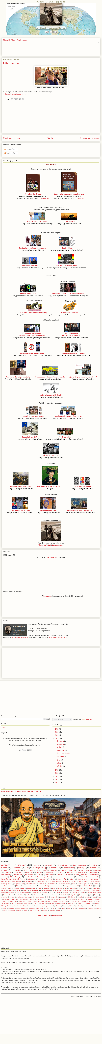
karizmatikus (97, 906)
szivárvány (66, 890)
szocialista (76, 890)
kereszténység (60, 879)
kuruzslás (4, 897)
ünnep (45, 892)
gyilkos (88, 888)
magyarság (40, 908)
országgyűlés (46, 890)
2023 (57, 738)
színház (32, 910)
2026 (57, 729)
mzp (78, 877)
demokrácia (16, 868)
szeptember (61, 750)
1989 (74, 899)
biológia (18, 877)
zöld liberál (28, 881)
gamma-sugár (40, 906)
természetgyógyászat (10, 899)
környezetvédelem (38, 897)
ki (90, 895)
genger (81, 888)
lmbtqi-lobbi (17, 875)
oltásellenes (71, 897)
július (59, 760)
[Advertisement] (89, 48)
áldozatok (69, 872)
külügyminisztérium (22, 908)
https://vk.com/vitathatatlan (58, 637)
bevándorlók (5, 875)
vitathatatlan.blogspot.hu (19, 637)
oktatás (62, 897)
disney (97, 903)
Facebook (47, 596)
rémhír (99, 908)
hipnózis (65, 906)
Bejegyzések (10, 149)
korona (96, 895)
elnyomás (31, 879)
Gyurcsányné (75, 892)
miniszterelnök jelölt (45, 886)
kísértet (12, 897)
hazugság (49, 865)
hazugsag (96, 888)
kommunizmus (79, 865)
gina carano (49, 906)
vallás (68, 875)
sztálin (25, 910)
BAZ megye (81, 899)
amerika (54, 870)
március (60, 766)
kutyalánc (11, 908)
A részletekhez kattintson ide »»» (14, 94)
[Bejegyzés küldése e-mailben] (7, 99)
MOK (97, 901)
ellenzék (93, 868)
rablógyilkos (93, 872)
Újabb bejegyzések (11, 138)
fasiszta (31, 906)
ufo (10, 888)
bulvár (86, 881)
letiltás (34, 886)
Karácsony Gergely (87, 901)
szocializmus (16, 881)
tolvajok (31, 899)
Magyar (65, 881)
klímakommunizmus (7, 886)
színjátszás (95, 890)
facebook (73, 870)
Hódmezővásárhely (51, 901)
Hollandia (41, 901)
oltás (25, 890)
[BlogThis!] (48, 32)
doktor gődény (5, 906)
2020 (57, 776)
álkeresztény (94, 875)
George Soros (56, 881)
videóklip (52, 910)
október (59, 747)
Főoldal (9, 40)
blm (80, 881)
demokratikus (29, 877)
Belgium (90, 899)
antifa (39, 888)
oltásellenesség (34, 890)
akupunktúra (31, 888)
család (28, 895)
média (60, 872)
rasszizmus (91, 908)
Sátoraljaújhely (60, 903)
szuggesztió (85, 890)
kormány (4, 870)
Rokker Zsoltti (42, 903)
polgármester (69, 886)
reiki (77, 886)
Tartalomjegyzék (22, 40)
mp (53, 908)
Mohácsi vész (5, 903)
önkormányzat (36, 892)
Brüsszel (41, 883)
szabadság (11, 910)
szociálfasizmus (31, 883)
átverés (3, 877)
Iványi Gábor (64, 901)
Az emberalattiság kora (42, 881)
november (60, 744)
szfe (99, 897)
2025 (57, 732)
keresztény (55, 868)
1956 (69, 899)
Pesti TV (27, 903)
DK (11, 877)
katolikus (11, 890)
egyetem (14, 906)
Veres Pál (80, 903)
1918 (63, 899)
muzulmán (49, 872)
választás (16, 870)
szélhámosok (88, 877)
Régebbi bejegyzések (89, 138)
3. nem (58, 892)
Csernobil (3, 901)
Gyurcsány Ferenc (64, 883)
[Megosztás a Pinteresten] (56, 32)
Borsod (97, 899)
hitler (71, 906)
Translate (88, 719)
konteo (19, 890)
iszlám (39, 872)
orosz (68, 908)
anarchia (73, 881)
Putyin (34, 903)
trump (38, 910)
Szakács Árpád (8, 895)
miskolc (48, 908)
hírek (25, 870)
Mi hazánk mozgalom (94, 892)
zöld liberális (25, 892)
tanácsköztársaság (7, 892)
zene (51, 899)
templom (3, 888)
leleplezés (26, 886)
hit (51, 879)
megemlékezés (19, 883)
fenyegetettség (39, 868)
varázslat (44, 910)
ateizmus (47, 888)
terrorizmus (23, 899)
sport (94, 897)
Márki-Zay (81, 872)
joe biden (78, 906)
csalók (88, 870)
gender (76, 875)
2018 (57, 782)
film (66, 888)
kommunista (5, 881)
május (59, 763)
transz (39, 899)
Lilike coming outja (12, 63)
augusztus (60, 757)
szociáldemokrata (87, 886)
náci (63, 908)
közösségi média (6, 883)
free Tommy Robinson (51, 895)
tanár (97, 886)
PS (13, 903)
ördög (58, 899)
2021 (57, 773)
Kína (83, 892)
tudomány (8, 872)
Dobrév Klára (51, 883)
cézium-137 (89, 903)
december (60, 741)
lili (47, 897)
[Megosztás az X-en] (51, 32)
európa (4, 868)
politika (94, 865)
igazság (3, 890)
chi (91, 883)
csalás (60, 888)
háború (72, 879)
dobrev (96, 883)
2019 (57, 779)
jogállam (47, 877)
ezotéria (63, 870)
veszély (5, 865)
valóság (16, 888)
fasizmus (29, 872)
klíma (4, 908)
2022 (57, 770)
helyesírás (58, 906)
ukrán (45, 899)
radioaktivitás (82, 908)
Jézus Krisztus (74, 901)
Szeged (51, 903)
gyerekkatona (94, 881)
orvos (74, 908)
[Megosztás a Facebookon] (54, 32)
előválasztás (37, 895)
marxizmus (29, 875)
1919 (23, 888)
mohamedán (58, 886)
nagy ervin (54, 897)
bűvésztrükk (19, 895)
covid (53, 888)
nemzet (39, 875)
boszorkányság (82, 883)
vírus (17, 892)
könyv (18, 886)
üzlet (58, 910)
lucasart (32, 908)
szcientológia (56, 890)
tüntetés (59, 875)
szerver (19, 910)
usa (81, 870)
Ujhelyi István (71, 903)
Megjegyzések (11, 153)
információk (69, 868)
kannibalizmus (87, 906)
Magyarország (35, 870)
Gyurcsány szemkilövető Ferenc (13, 879)
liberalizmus (63, 865)
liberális (22, 865)
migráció (57, 877)
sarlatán (87, 897)
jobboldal (97, 870)
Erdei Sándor (32, 901)
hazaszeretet (83, 895)
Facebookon (51, 557)
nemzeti (84, 875)
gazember (73, 888)
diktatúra (19, 872)
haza (39, 877)
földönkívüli (64, 895)
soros (4, 910)
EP (97, 877)
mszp (58, 908)
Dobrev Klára (13, 901)
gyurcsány (42, 879)
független (74, 895)
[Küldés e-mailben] (46, 32)
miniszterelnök (68, 877)
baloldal (36, 865)
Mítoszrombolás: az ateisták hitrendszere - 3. (21, 791)
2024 (57, 735)
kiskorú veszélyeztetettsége (88, 879)
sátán (46, 870)
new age (82, 868)
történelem (49, 875)
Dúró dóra (22, 901)
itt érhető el (45, 198)
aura (73, 883)
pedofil (80, 897)
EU (27, 868)
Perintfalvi (19, 903)
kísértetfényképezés (23, 897)
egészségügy (22, 906)
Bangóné (65, 892)
